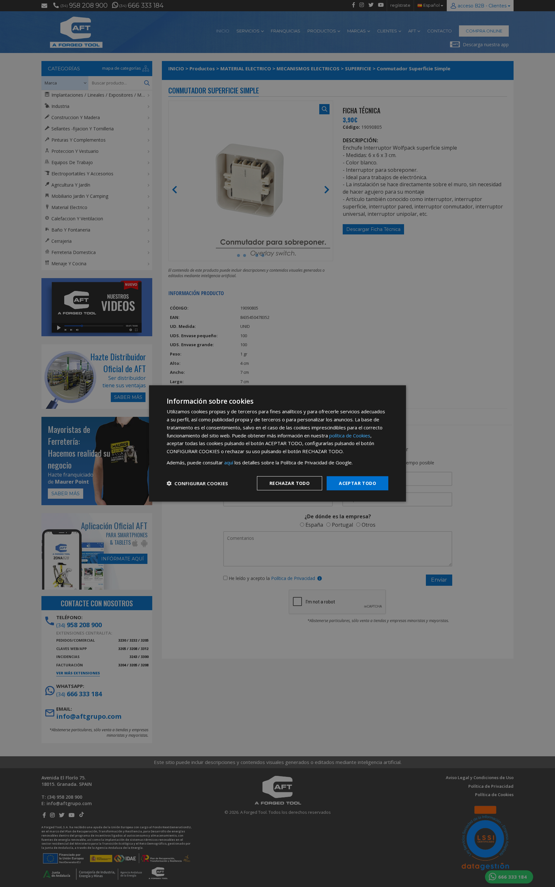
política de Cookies (349, 435)
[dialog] (277, 443)
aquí (228, 462)
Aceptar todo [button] (357, 483)
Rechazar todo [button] (289, 483)
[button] (197, 483)
